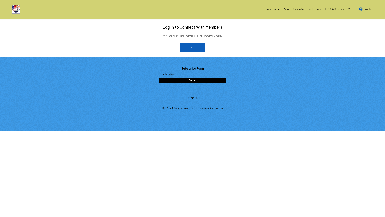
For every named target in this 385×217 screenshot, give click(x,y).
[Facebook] (187, 98)
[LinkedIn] (197, 98)
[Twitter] (192, 98)
